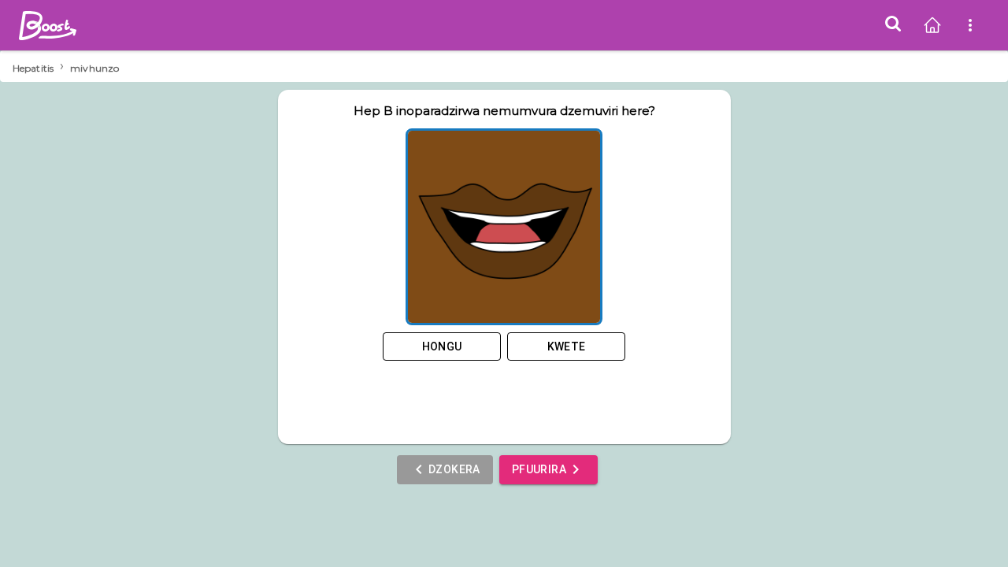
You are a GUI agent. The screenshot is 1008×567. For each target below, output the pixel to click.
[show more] (970, 25)
